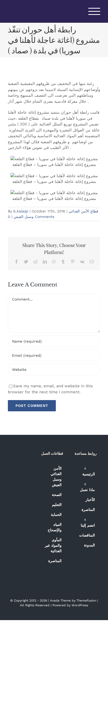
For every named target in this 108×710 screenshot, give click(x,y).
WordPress (80, 605)
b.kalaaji (20, 211)
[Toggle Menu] (94, 11)
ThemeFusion (86, 600)
